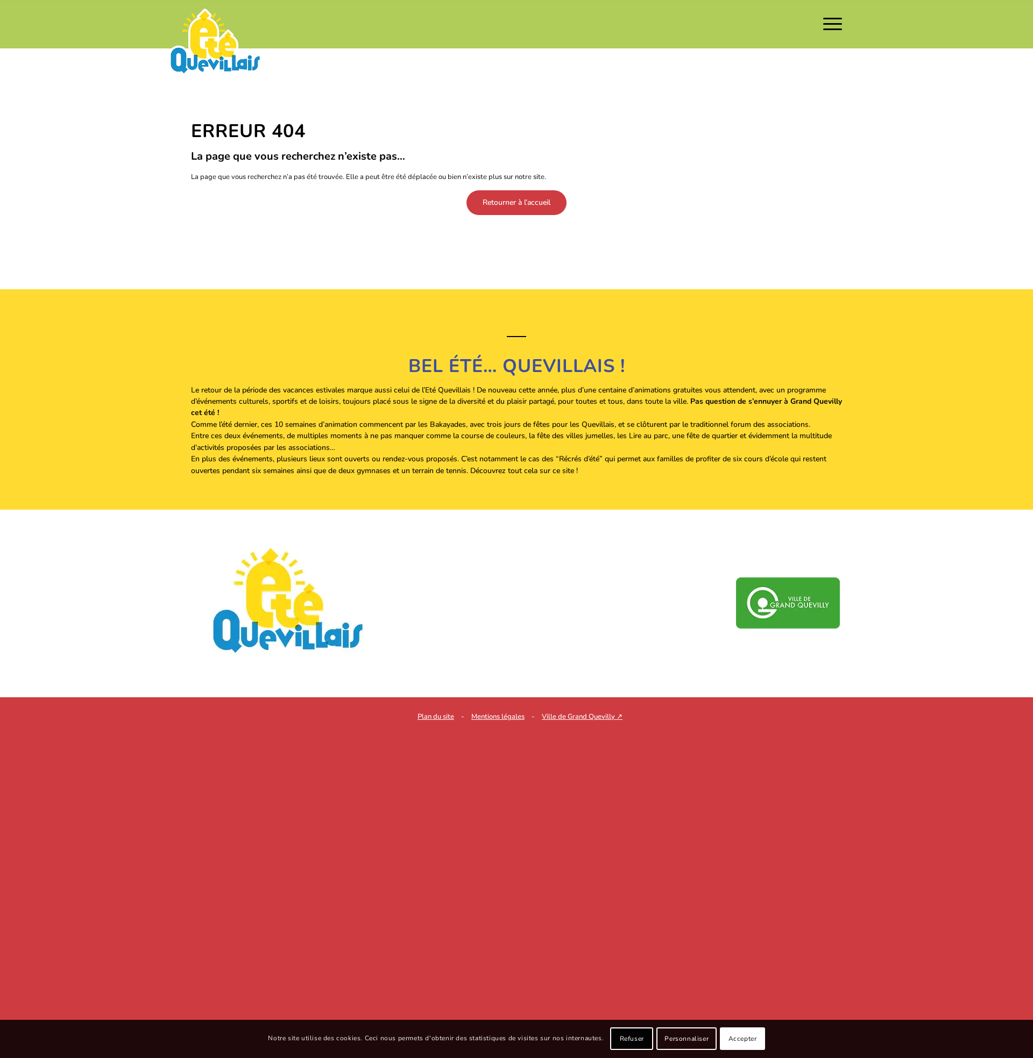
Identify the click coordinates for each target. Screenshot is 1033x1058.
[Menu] (829, 24)
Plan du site (436, 716)
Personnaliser (686, 1039)
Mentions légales (498, 716)
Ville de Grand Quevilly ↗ (582, 716)
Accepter (742, 1039)
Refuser (632, 1039)
